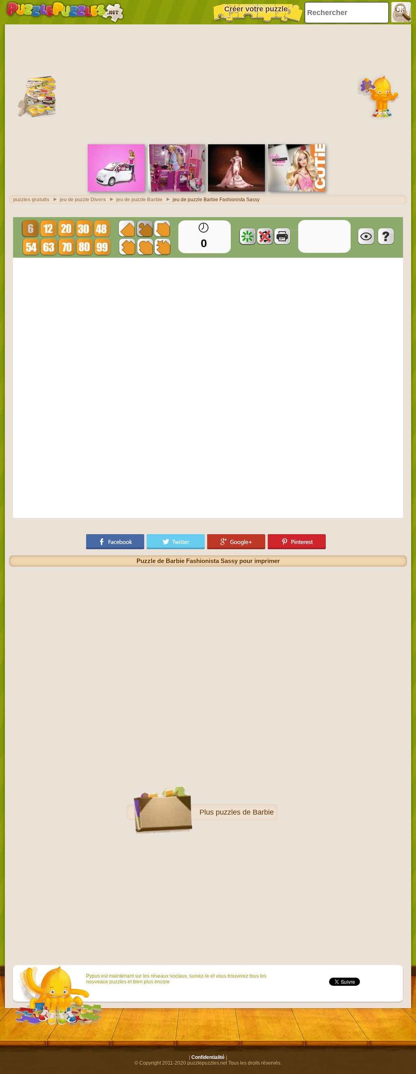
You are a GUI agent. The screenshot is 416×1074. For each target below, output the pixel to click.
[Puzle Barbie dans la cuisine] (176, 190)
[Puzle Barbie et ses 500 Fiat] (116, 190)
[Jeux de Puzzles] (65, 12)
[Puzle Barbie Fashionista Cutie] (296, 190)
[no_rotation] (265, 236)
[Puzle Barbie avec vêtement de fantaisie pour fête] (236, 190)
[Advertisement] (208, 83)
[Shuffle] (247, 236)
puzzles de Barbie (245, 812)
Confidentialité (208, 1057)
